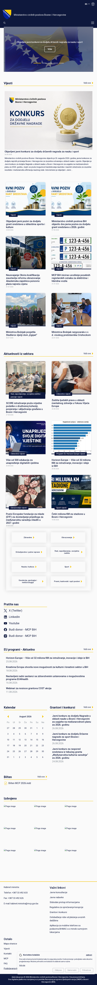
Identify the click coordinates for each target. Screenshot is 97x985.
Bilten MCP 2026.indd (19, 783)
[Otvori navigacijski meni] (93, 23)
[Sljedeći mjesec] (43, 716)
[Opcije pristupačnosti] (93, 4)
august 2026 (25, 716)
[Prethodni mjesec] (8, 716)
